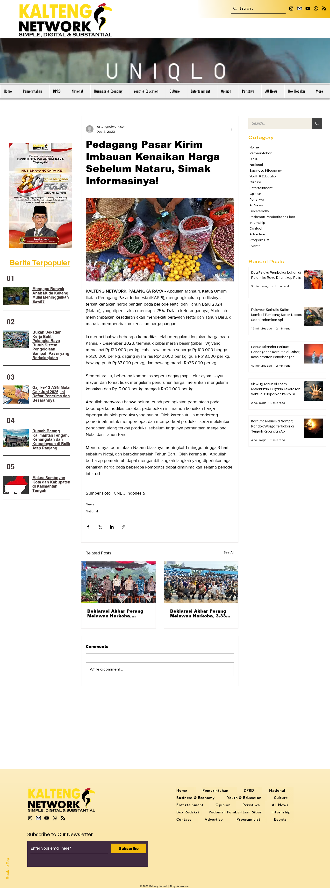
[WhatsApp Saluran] (324, 8)
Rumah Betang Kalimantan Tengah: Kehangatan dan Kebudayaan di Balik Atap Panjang (51, 439)
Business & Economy (266, 170)
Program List (259, 240)
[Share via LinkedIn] (111, 526)
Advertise (257, 234)
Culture (255, 182)
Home (254, 147)
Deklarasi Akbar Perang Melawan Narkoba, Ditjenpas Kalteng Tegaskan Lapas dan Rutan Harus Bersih (115, 613)
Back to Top (7, 868)
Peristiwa (257, 199)
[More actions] (231, 129)
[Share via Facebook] (88, 526)
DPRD (254, 159)
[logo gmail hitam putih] (299, 8)
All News (256, 205)
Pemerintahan (261, 153)
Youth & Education (264, 176)
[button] (34, 91)
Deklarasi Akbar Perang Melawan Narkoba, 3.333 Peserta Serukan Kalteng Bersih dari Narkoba (200, 613)
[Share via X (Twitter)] (100, 526)
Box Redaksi (259, 211)
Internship (257, 222)
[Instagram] (291, 8)
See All (229, 552)
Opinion (255, 194)
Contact (256, 228)
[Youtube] (307, 8)
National (92, 511)
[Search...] (317, 123)
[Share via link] (123, 526)
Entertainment (261, 188)
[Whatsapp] (316, 8)
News (90, 504)
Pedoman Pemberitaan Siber (270, 217)
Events (255, 246)
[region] (41, 195)
